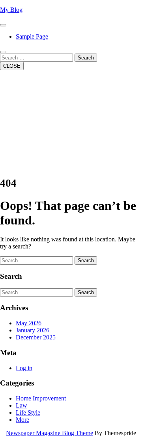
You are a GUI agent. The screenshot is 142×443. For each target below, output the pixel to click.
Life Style (28, 412)
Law (21, 405)
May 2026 (28, 323)
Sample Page (32, 36)
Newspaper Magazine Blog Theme (49, 433)
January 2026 (32, 330)
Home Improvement (41, 398)
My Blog (11, 9)
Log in (24, 368)
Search (86, 58)
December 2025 (36, 337)
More (22, 419)
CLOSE (12, 66)
